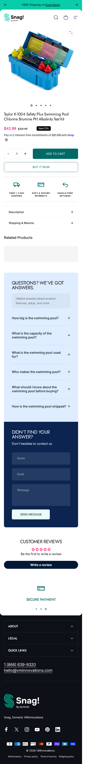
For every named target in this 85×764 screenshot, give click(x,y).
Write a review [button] (41, 565)
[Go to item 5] (50, 105)
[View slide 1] (36, 608)
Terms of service (48, 756)
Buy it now (41, 167)
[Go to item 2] (36, 105)
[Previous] (5, 5)
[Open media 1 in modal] (71, 33)
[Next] (76, 5)
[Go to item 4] (45, 105)
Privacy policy (31, 756)
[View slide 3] (45, 608)
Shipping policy (66, 756)
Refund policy (15, 756)
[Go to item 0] (31, 105)
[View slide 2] (41, 608)
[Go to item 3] (41, 105)
